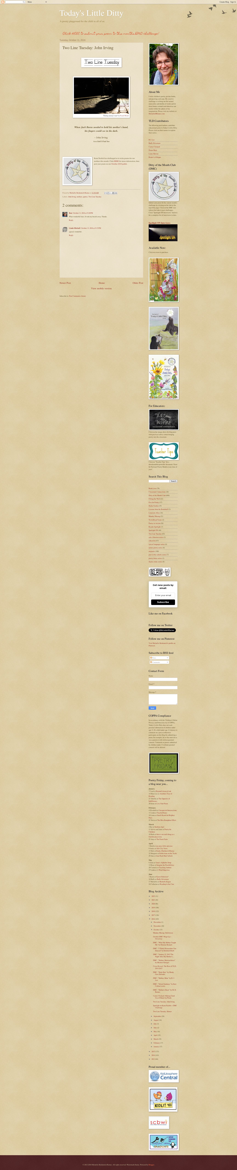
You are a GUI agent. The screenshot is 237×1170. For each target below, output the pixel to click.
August (156, 1020)
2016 (153, 919)
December (157, 922)
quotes (85, 196)
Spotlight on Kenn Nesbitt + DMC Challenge (165, 1006)
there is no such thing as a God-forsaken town (161, 835)
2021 (153, 900)
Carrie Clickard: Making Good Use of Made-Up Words (164, 997)
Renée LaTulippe (155, 157)
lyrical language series (157, 544)
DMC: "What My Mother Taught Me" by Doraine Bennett (164, 943)
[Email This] (105, 193)
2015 (153, 1051)
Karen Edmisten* (162, 876)
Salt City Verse (162, 848)
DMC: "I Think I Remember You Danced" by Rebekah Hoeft (164, 949)
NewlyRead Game (155, 520)
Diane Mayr (153, 150)
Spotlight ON (153, 530)
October (157, 929)
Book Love (152, 488)
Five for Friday (154, 502)
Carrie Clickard (154, 146)
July (155, 1023)
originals (152, 551)
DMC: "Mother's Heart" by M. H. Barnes (164, 991)
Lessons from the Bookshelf (158, 509)
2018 (153, 911)
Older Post (138, 282)
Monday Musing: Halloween (163, 933)
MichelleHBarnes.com (157, 113)
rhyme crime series (155, 561)
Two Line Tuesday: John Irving (164, 1001)
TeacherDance (162, 812)
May (155, 1031)
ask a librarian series (156, 537)
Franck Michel (124, 116)
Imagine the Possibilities (165, 865)
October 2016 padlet (119, 164)
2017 (153, 915)
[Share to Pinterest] (116, 193)
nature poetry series (155, 547)
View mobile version (101, 288)
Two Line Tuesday (94, 196)
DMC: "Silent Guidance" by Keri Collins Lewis (164, 985)
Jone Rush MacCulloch (164, 856)
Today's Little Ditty (92, 12)
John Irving (72, 196)
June (155, 1027)
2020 (153, 903)
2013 (153, 1059)
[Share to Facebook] (113, 193)
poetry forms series (155, 558)
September (158, 1016)
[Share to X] (110, 193)
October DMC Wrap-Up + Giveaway (162, 937)
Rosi (70, 213)
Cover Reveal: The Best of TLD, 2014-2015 (164, 967)
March (156, 1039)
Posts (154, 658)
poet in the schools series (157, 554)
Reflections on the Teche (168, 853)
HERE (116, 161)
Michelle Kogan (165, 881)
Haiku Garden (153, 506)
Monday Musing (154, 516)
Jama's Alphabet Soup (163, 862)
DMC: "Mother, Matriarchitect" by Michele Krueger (164, 961)
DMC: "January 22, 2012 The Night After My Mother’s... (163, 955)
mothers (79, 196)
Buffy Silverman (154, 143)
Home (102, 282)
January (156, 1046)
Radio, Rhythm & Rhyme (165, 851)
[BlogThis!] (108, 193)
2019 (153, 907)
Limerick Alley (154, 513)
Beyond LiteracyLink (163, 791)
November (157, 926)
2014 (153, 1055)
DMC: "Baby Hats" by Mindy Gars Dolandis (163, 973)
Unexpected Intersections (168, 810)
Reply (71, 220)
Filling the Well (154, 499)
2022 (153, 896)
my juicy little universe (164, 846)
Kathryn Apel (159, 827)
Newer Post (65, 282)
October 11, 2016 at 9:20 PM (83, 213)
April (156, 1035)
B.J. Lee (152, 139)
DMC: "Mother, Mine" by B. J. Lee (163, 979)
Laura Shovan (153, 153)
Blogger (151, 1164)
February (157, 1043)
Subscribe (163, 602)
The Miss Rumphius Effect (166, 820)
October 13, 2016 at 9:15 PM (91, 228)
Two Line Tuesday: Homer (162, 1011)
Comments (156, 662)
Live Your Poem (162, 803)
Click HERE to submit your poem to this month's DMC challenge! (111, 34)
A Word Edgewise (163, 870)
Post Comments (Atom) (77, 296)
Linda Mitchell (74, 228)
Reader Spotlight (155, 527)
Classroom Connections (157, 492)
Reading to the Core (167, 884)
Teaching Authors (165, 867)
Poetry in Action (154, 523)
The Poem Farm (162, 839)
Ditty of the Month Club (157, 495)
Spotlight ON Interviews (159, 222)
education (152, 540)
